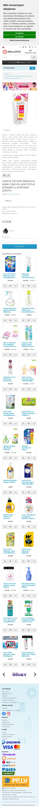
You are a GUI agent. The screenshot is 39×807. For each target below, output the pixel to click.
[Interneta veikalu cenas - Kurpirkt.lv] (14, 790)
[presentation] (3, 674)
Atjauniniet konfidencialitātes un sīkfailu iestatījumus (18, 805)
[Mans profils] (26, 47)
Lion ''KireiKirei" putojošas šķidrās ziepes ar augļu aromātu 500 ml (28, 519)
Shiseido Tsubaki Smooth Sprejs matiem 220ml (28, 276)
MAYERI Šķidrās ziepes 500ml (10, 481)
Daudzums (5, 237)
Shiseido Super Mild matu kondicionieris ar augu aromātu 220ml (28, 311)
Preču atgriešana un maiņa (11, 710)
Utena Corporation (14, 194)
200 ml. (11, 231)
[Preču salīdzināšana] (32, 47)
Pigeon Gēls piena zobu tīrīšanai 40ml (28, 344)
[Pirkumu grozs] (35, 47)
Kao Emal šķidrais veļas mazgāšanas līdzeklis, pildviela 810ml (9, 552)
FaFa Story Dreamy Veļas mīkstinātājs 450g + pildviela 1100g (28, 380)
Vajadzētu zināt (7, 694)
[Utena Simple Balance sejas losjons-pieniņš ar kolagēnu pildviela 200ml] (19, 109)
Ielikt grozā (19, 246)
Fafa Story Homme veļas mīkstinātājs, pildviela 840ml (28, 483)
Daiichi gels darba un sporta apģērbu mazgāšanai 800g (8, 519)
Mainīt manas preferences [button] (19, 40)
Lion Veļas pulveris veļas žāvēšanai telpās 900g (9, 655)
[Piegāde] (23, 47)
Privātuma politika (8, 700)
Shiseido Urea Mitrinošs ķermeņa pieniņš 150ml (9, 380)
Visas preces (5, 722)
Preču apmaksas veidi (9, 698)
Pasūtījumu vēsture (8, 734)
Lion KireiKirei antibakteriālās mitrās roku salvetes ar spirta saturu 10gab (28, 622)
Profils (4, 732)
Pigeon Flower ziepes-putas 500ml (9, 585)
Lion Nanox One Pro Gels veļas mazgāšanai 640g (10, 620)
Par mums (5, 691)
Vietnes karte (6, 726)
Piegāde (4, 696)
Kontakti (5, 708)
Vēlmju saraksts (7, 736)
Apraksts (6, 130)
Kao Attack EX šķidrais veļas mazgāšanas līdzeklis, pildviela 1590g (9, 277)
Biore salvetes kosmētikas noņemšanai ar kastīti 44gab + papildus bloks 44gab (9, 347)
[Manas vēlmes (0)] (30, 47)
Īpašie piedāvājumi (8, 724)
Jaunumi (5, 739)
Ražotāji (4, 720)
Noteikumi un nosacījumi (10, 702)
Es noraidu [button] (19, 37)
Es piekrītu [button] (19, 33)
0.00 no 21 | (20, 62)
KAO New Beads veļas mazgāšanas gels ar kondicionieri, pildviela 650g (9, 416)
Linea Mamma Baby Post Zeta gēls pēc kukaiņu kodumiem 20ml (28, 656)
